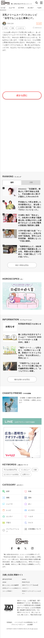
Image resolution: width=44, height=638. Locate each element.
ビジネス (21, 8)
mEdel (4, 582)
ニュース (12, 8)
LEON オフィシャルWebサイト (11, 588)
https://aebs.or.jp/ (35, 615)
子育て (8, 523)
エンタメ (30, 8)
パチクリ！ (25, 588)
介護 (35, 470)
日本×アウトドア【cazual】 (30, 585)
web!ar (24, 579)
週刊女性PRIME (7, 579)
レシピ (3, 8)
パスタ (5, 28)
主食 (12, 28)
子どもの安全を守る (10, 470)
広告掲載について (34, 529)
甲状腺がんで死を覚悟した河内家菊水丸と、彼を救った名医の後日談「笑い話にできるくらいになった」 (29, 206)
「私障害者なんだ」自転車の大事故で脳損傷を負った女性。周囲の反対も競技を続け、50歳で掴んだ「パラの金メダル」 (30, 251)
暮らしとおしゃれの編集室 (10, 585)
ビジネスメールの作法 (11, 474)
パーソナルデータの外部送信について (26, 622)
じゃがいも (21, 28)
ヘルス (39, 8)
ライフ (30, 523)
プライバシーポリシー (18, 624)
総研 (7, 491)
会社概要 (30, 624)
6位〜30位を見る (22, 265)
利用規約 (9, 622)
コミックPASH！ (7, 591)
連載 (7, 497)
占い (29, 504)
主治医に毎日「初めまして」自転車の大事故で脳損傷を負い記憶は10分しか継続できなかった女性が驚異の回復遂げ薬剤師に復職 (30, 220)
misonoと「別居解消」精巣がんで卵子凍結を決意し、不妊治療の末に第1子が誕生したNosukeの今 (29, 193)
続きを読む (22, 95)
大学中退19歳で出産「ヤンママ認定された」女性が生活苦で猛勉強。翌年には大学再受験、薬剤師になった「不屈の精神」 (30, 236)
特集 (29, 491)
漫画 (29, 497)
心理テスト (26, 474)
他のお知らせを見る (22, 379)
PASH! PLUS (26, 582)
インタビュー (25, 470)
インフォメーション (12, 530)
